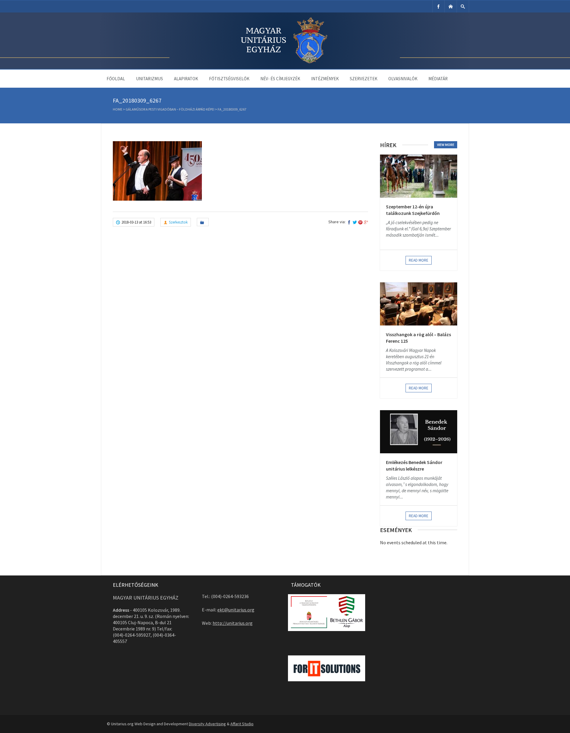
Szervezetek (363, 78)
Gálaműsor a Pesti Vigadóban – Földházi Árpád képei (170, 109)
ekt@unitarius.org (235, 610)
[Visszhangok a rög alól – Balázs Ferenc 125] (418, 303)
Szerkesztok (178, 222)
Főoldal (116, 78)
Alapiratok (186, 78)
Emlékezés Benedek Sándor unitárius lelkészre (414, 465)
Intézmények (325, 78)
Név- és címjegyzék (280, 78)
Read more (418, 260)
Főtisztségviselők (229, 78)
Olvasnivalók (402, 78)
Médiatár (438, 78)
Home (117, 109)
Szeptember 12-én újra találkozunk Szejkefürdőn (413, 210)
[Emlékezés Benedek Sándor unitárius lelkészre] (418, 431)
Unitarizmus (149, 78)
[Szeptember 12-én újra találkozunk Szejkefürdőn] (418, 176)
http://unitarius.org (233, 623)
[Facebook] (438, 6)
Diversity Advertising (207, 723)
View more (445, 144)
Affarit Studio (242, 723)
